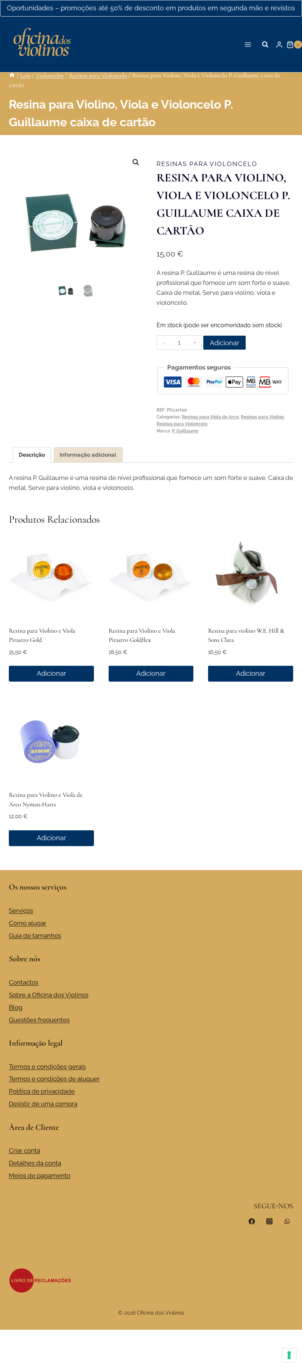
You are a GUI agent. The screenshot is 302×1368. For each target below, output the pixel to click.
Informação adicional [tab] (88, 455)
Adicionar (224, 343)
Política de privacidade (42, 1091)
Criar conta (24, 1150)
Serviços (21, 910)
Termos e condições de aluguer (54, 1078)
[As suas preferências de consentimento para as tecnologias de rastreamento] (289, 1355)
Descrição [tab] (32, 455)
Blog (15, 1007)
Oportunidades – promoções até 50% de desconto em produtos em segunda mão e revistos (151, 8)
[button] (136, 162)
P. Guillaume (185, 431)
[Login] (279, 44)
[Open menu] (248, 44)
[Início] (12, 75)
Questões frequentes (39, 1020)
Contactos (23, 982)
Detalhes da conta (35, 1163)
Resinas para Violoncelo (207, 163)
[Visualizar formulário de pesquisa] (265, 44)
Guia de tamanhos (35, 935)
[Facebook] (252, 1221)
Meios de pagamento (39, 1175)
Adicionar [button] (51, 673)
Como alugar (27, 923)
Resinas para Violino (262, 417)
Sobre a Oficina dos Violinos (48, 994)
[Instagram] (269, 1221)
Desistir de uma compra (43, 1103)
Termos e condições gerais (47, 1066)
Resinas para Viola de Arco (210, 417)
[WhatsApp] (287, 1221)
